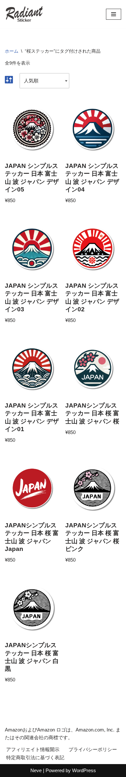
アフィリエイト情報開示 (32, 749)
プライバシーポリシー (92, 749)
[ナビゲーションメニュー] (113, 14)
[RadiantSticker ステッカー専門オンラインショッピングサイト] (24, 14)
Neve (36, 770)
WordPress (84, 770)
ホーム (11, 51)
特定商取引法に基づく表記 (35, 757)
